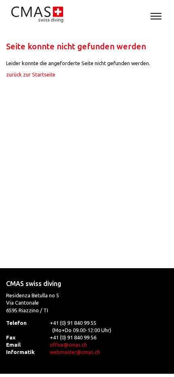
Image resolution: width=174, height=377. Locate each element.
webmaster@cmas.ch (75, 352)
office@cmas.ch (68, 344)
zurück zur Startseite (30, 74)
